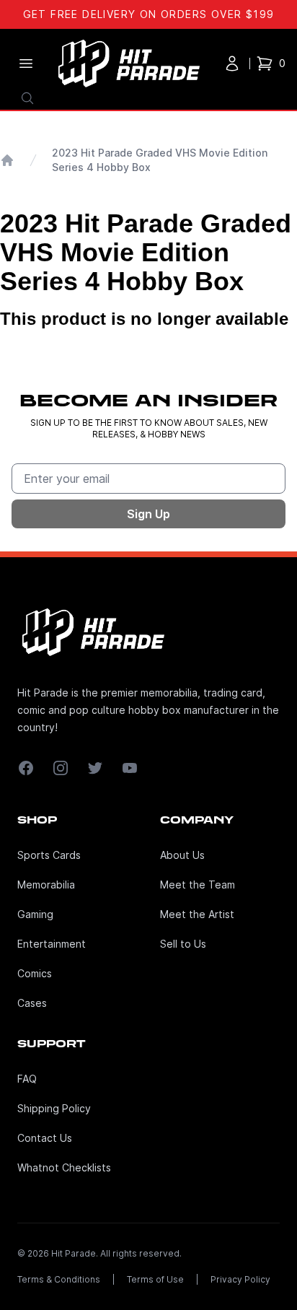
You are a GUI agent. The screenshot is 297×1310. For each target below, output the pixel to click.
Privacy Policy (240, 1279)
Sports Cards (49, 855)
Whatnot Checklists (64, 1167)
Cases (32, 1003)
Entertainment (51, 944)
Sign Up (148, 514)
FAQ (27, 1079)
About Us (182, 855)
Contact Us (44, 1138)
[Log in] (232, 63)
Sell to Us (183, 944)
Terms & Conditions (58, 1279)
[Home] (7, 160)
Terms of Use (155, 1279)
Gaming (35, 914)
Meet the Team (197, 884)
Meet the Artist (197, 914)
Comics (34, 973)
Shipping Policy (54, 1108)
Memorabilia (46, 884)
